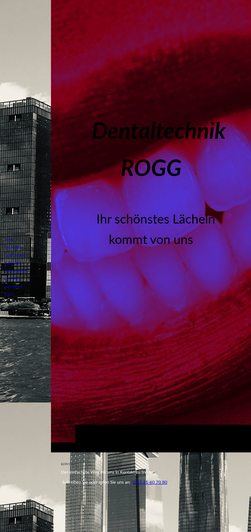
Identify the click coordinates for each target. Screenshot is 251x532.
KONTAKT (12, 279)
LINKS (9, 294)
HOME (9, 240)
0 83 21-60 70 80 (150, 482)
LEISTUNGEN (15, 255)
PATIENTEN (13, 263)
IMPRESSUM (14, 287)
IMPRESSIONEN (16, 271)
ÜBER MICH (13, 248)
